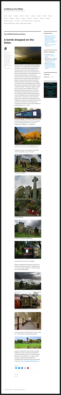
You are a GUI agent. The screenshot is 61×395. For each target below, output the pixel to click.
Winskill (5, 65)
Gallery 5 (33, 15)
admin (5, 50)
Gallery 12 (24, 18)
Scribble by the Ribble (13, 9)
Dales (5, 54)
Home (5, 15)
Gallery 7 (45, 15)
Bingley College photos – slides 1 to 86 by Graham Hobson (17, 23)
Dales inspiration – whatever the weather (50, 56)
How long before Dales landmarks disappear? (50, 67)
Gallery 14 (36, 18)
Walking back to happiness (50, 35)
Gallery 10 (12, 18)
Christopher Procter (48, 65)
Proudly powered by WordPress (19, 389)
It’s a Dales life (54, 58)
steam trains (6, 64)
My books (17, 20)
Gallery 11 (18, 18)
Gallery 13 (30, 18)
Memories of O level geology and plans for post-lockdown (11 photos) (51, 42)
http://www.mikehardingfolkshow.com (30, 361)
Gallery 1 (10, 15)
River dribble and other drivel (50, 37)
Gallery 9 (6, 18)
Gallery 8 (50, 15)
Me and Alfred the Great (27, 20)
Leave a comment (7, 68)
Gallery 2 (16, 15)
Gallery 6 (39, 15)
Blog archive (37, 20)
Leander (5, 59)
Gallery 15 (42, 18)
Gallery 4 (27, 15)
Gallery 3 (22, 15)
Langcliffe (9, 57)
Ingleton (5, 57)
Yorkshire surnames (8, 20)
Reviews (48, 18)
